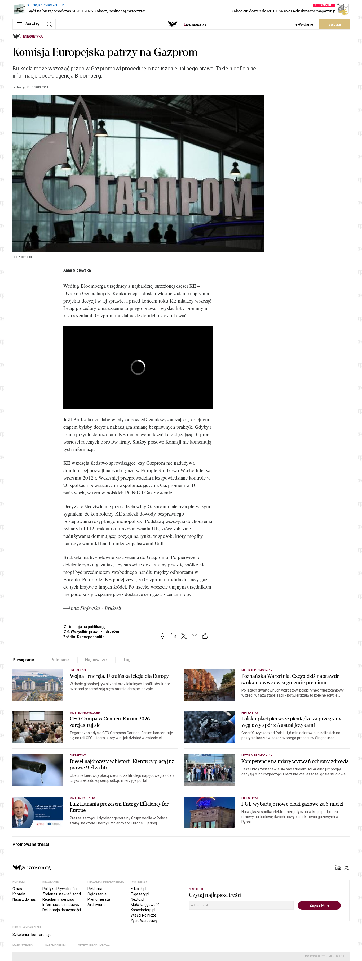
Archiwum (96, 905)
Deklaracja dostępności (61, 910)
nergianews (195, 24)
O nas (17, 889)
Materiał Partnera (82, 798)
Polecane (59, 659)
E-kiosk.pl (138, 889)
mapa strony (22, 945)
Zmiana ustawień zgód (61, 894)
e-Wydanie (304, 24)
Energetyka (33, 36)
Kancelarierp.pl (143, 910)
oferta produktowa (94, 945)
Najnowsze (96, 659)
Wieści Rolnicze (143, 915)
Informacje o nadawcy (61, 905)
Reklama (94, 889)
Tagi (127, 659)
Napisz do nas (24, 899)
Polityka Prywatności (59, 889)
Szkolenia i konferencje (31, 934)
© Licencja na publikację (84, 627)
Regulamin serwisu (58, 899)
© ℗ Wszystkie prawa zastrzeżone (92, 632)
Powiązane (23, 659)
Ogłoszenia (97, 894)
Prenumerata (98, 899)
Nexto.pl (137, 899)
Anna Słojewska (77, 270)
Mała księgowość (145, 905)
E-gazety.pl (140, 894)
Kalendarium (55, 945)
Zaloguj (334, 24)
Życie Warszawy (144, 920)
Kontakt (18, 894)
